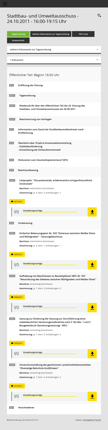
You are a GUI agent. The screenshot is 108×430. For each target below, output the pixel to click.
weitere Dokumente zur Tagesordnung (50, 34)
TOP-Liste (83, 34)
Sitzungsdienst (92, 420)
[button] (92, 212)
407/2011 (18, 201)
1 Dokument (16, 60)
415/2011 (18, 386)
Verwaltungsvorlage (32, 210)
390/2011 (18, 343)
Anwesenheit (18, 40)
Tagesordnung (18, 34)
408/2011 (18, 297)
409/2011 (18, 254)
